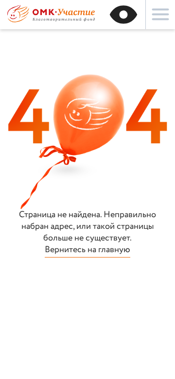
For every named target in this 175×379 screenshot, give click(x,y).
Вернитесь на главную (87, 250)
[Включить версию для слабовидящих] (123, 14)
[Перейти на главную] (51, 21)
